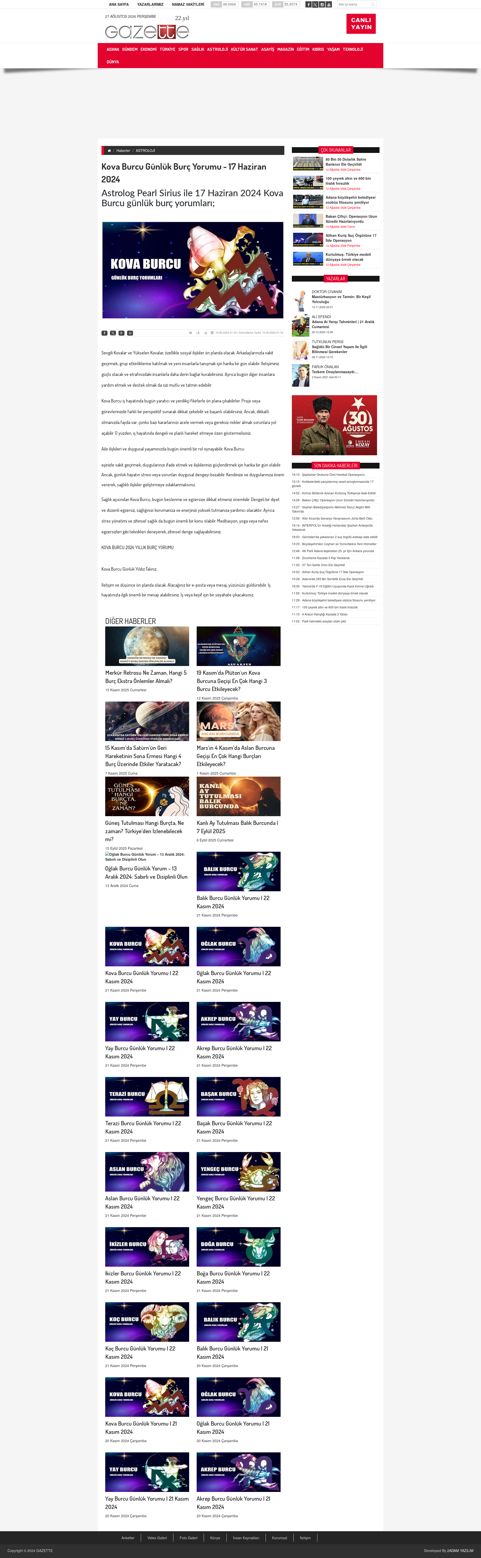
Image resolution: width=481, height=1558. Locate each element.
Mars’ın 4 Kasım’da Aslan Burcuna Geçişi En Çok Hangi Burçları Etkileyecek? (236, 756)
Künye (215, 1537)
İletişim (305, 1537)
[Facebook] (104, 333)
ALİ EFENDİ (321, 291)
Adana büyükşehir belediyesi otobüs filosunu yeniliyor (351, 200)
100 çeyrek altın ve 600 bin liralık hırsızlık (348, 181)
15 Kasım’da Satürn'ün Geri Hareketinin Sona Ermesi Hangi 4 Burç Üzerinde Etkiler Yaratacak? (143, 756)
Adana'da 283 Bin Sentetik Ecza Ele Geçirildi (327, 579)
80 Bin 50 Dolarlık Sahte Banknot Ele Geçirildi (346, 162)
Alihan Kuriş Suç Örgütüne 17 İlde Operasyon (351, 238)
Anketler (128, 1537)
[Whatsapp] (130, 333)
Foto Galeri (188, 1537)
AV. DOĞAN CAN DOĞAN (332, 366)
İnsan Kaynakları (246, 1537)
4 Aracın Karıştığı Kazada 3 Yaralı (319, 614)
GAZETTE (44, 1550)
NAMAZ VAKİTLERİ (188, 4)
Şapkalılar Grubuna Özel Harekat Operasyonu (328, 474)
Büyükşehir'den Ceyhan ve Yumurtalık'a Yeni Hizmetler (334, 544)
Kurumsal (279, 1537)
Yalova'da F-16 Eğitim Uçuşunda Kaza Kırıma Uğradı (333, 586)
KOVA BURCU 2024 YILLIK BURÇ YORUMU (137, 547)
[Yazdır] (191, 333)
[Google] (121, 333)
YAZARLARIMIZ (150, 4)
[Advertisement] (240, 103)
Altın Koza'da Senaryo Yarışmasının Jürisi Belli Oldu (332, 518)
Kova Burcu (111, 400)
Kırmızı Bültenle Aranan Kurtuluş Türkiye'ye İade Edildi (334, 493)
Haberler (123, 150)
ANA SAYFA (119, 4)
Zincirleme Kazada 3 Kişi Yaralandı (321, 558)
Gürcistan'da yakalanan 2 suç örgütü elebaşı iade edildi (335, 537)
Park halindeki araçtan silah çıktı (319, 621)
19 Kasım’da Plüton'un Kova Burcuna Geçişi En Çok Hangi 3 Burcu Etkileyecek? (232, 681)
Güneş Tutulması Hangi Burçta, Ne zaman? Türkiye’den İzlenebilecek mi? (144, 831)
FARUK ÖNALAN (325, 341)
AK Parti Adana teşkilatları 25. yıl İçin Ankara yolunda (333, 551)
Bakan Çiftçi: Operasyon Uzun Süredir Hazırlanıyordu (351, 219)
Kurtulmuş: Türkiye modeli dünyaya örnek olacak (348, 257)
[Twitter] (113, 333)
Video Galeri (157, 1537)
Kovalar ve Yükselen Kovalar (138, 352)
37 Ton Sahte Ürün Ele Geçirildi (318, 565)
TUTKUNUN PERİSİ (327, 316)
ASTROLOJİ (145, 150)
